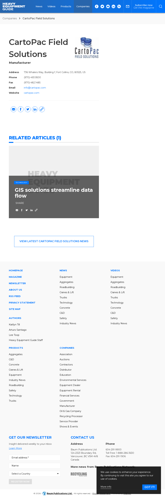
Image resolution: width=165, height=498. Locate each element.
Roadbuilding (67, 287)
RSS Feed (15, 296)
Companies (83, 6)
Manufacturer (67, 406)
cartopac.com (31, 92)
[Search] (160, 6)
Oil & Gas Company (70, 411)
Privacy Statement (22, 302)
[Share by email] (13, 109)
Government (67, 401)
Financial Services (69, 395)
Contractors (66, 364)
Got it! (150, 487)
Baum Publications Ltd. (60, 493)
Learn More (15, 448)
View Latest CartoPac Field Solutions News (53, 241)
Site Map (14, 309)
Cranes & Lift (67, 292)
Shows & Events (69, 426)
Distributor (66, 369)
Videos (51, 6)
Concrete (65, 308)
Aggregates (66, 282)
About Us (15, 290)
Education (65, 375)
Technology (21, 183)
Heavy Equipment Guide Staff (26, 340)
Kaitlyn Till (14, 324)
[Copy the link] (42, 109)
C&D (62, 313)
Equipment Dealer (70, 385)
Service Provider (69, 421)
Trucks (63, 297)
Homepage (16, 270)
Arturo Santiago (18, 330)
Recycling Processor (71, 416)
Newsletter (17, 283)
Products (66, 6)
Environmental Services (73, 380)
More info (106, 486)
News (39, 6)
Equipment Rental (70, 390)
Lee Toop (14, 335)
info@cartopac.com (35, 87)
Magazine (15, 277)
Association (66, 354)
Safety (63, 318)
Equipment (66, 277)
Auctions (64, 359)
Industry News (68, 323)
